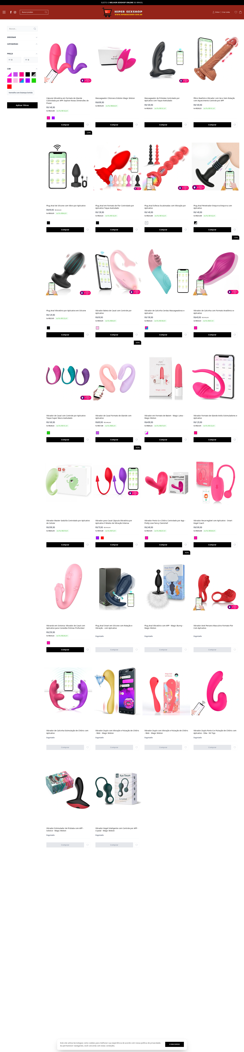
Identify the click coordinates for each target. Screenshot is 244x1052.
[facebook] (11, 12)
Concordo (174, 1044)
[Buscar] (35, 28)
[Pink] (21, 74)
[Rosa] (9, 80)
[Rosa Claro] (15, 80)
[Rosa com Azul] (21, 80)
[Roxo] (27, 80)
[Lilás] (15, 74)
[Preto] (27, 74)
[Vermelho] (9, 86)
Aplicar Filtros (22, 105)
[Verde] (34, 80)
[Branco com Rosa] (9, 74)
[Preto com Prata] (34, 74)
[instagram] (15, 12)
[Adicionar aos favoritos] (87, 124)
